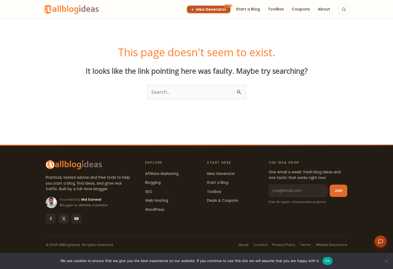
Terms (305, 244)
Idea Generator (221, 173)
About (243, 244)
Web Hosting (156, 200)
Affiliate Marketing (162, 173)
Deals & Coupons (222, 200)
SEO (148, 191)
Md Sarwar (91, 199)
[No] (386, 261)
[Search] (343, 9)
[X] (64, 219)
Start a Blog (217, 182)
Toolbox (214, 191)
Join (338, 190)
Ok (327, 261)
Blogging (153, 182)
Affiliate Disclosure (331, 244)
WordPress (154, 209)
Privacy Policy (283, 244)
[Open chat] (381, 242)
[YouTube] (76, 219)
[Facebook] (51, 219)
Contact (260, 244)
